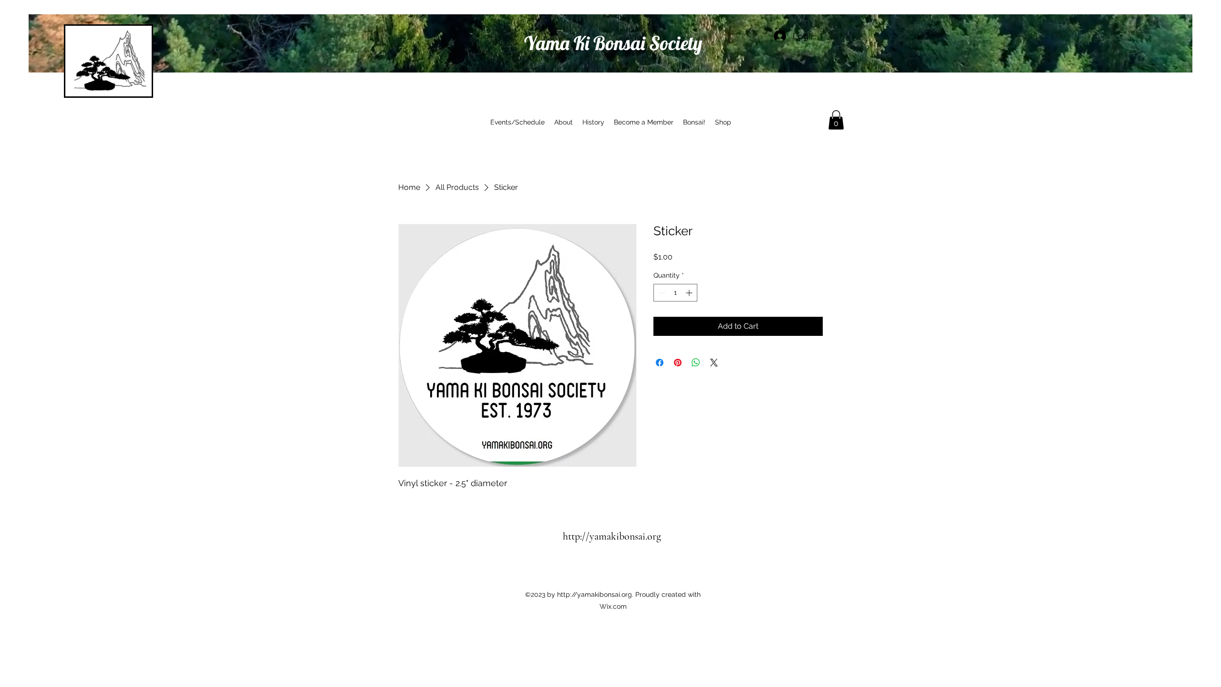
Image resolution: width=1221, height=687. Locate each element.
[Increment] (690, 292)
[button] (836, 120)
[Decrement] (661, 292)
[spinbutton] (675, 292)
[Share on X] (714, 362)
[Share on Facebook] (659, 362)
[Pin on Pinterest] (677, 362)
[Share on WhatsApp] (696, 362)
